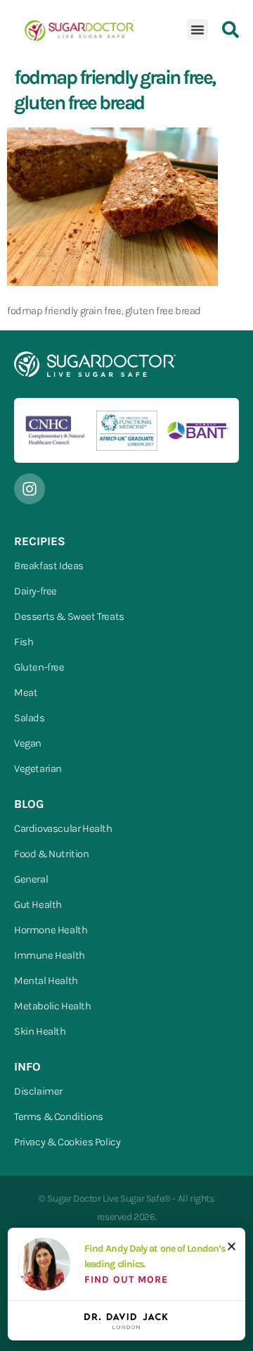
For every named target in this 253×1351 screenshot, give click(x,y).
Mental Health (46, 980)
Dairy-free (35, 591)
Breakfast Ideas (49, 565)
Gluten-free (39, 667)
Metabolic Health (52, 1006)
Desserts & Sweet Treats (69, 616)
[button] (197, 29)
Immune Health (49, 955)
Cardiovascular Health (63, 828)
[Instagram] (29, 488)
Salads (29, 717)
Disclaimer (38, 1091)
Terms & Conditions (58, 1116)
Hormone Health (50, 929)
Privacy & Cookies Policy (67, 1141)
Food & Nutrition (51, 853)
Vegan (27, 743)
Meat (25, 692)
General (31, 879)
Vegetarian (38, 768)
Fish (23, 641)
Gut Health (38, 904)
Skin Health (40, 1031)
